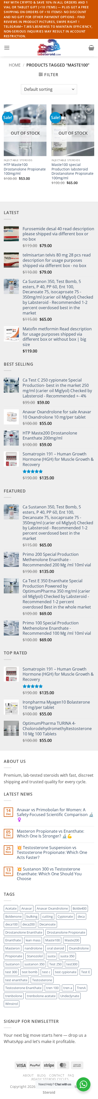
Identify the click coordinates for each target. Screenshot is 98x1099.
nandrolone (33, 948)
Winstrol (11, 1003)
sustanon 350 (34, 964)
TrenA (81, 988)
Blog (41, 1075)
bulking (31, 916)
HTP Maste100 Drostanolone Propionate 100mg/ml (25, 169)
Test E (85, 972)
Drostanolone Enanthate (23, 932)
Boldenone (13, 916)
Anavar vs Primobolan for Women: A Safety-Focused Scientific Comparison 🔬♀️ (55, 814)
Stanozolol (35, 956)
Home (15, 65)
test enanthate (16, 980)
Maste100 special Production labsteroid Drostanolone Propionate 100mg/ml (72, 171)
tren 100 (52, 988)
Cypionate (65, 916)
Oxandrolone (79, 948)
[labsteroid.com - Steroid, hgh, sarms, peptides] (49, 47)
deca (81, 916)
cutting (47, 916)
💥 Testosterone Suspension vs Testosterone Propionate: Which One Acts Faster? (52, 852)
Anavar (26, 908)
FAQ (71, 1075)
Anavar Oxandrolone (52, 908)
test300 (71, 964)
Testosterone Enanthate (23, 988)
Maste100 (52, 940)
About (28, 1075)
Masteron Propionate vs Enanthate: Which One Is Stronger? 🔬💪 (50, 833)
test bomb (29, 972)
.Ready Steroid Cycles (50, 1079)
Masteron (12, 948)
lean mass (33, 940)
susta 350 (67, 956)
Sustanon (12, 964)
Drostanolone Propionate (66, 932)
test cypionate (65, 972)
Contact (56, 1075)
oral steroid (55, 948)
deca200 (28, 924)
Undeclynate (69, 996)
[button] (7, 47)
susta (51, 956)
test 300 (11, 972)
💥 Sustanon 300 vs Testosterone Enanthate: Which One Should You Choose (49, 874)
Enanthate (13, 940)
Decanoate (47, 924)
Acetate (11, 908)
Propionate (13, 956)
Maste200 (72, 940)
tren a (67, 988)
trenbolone (13, 996)
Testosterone (42, 980)
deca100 (11, 924)
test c (46, 972)
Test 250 (55, 964)
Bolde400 (79, 908)
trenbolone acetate (41, 996)
